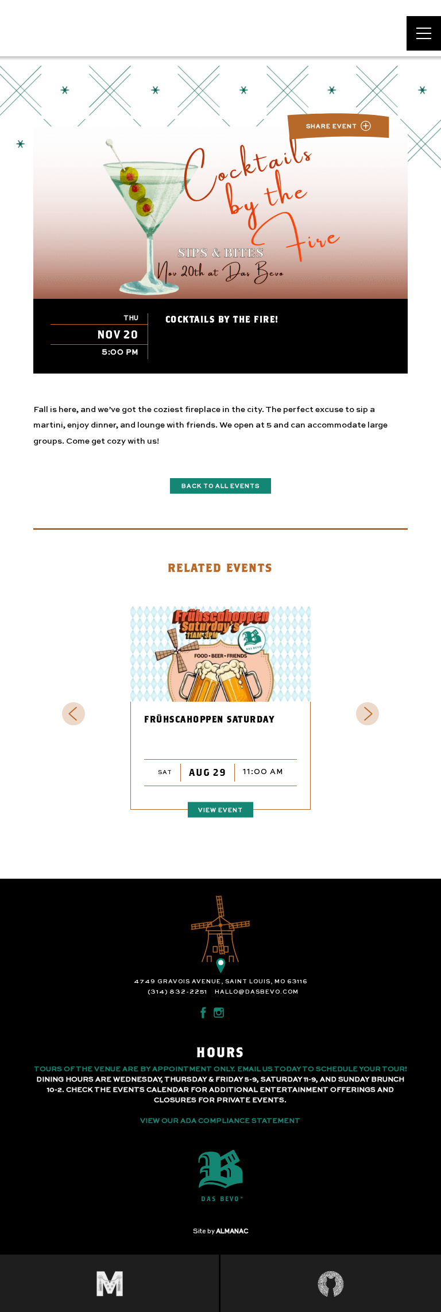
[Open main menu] (424, 33)
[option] (220, 713)
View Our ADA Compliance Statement (220, 1121)
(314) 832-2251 (177, 992)
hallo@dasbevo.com (257, 992)
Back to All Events (220, 486)
